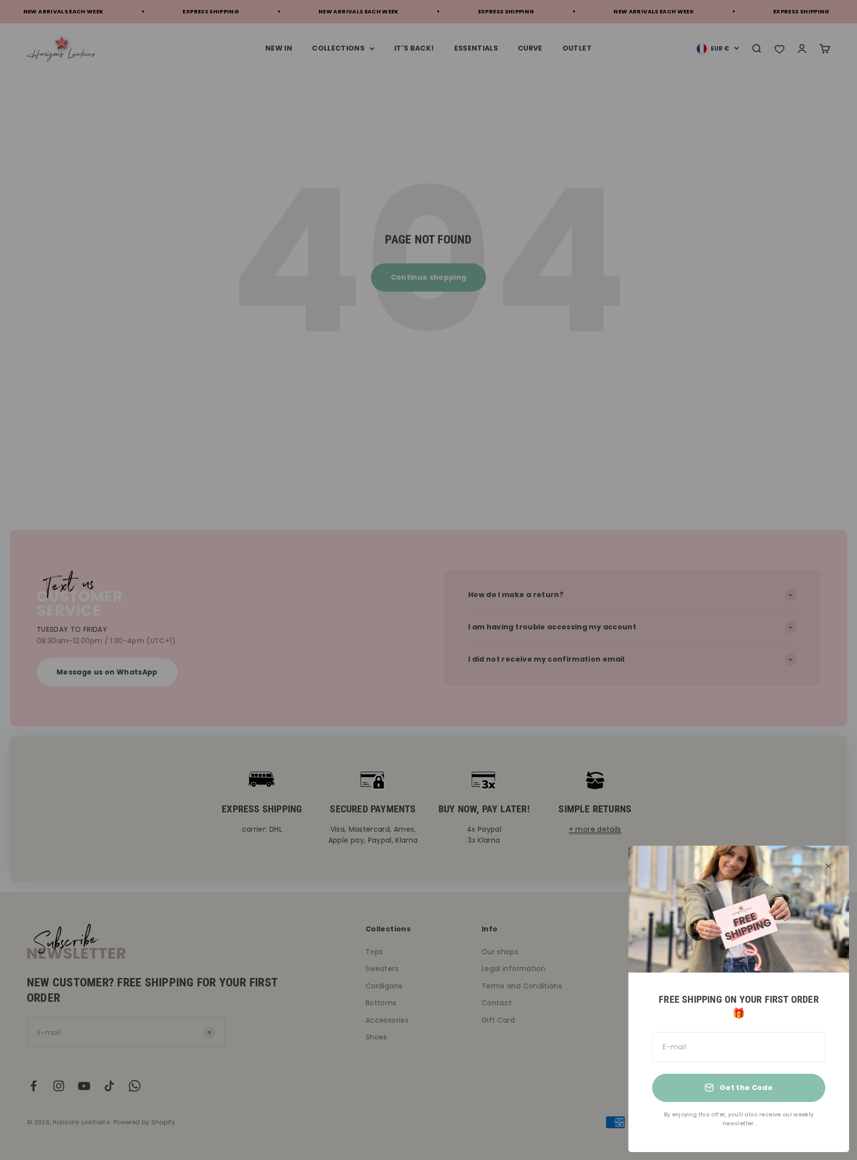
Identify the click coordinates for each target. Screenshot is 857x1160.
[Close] (828, 866)
